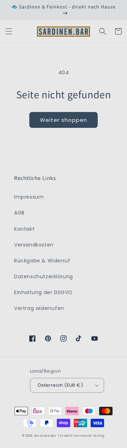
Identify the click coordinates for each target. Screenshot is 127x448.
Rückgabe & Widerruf (42, 260)
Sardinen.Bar (45, 436)
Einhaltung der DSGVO (43, 292)
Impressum (29, 196)
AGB (19, 212)
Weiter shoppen (63, 120)
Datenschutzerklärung (43, 276)
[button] (9, 31)
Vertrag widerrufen (39, 308)
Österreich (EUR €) (60, 385)
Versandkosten (34, 244)
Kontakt (24, 228)
